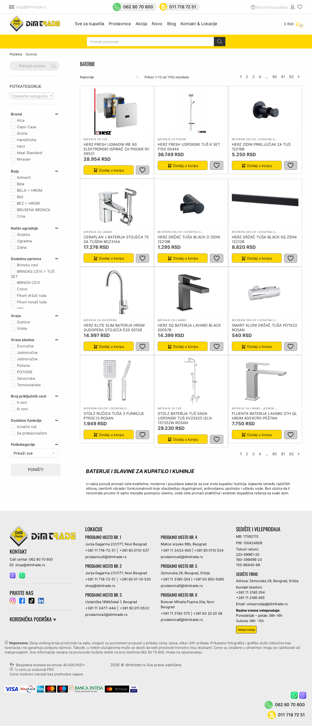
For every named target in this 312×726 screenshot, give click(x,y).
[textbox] (31, 96)
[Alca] (13, 120)
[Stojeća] (13, 234)
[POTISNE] (13, 372)
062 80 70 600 (138, 6)
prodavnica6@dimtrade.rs (182, 619)
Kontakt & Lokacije (199, 23)
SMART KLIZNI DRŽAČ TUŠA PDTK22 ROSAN (264, 327)
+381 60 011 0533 (134, 608)
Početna (16, 54)
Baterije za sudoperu (100, 320)
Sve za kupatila (89, 23)
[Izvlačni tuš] (13, 426)
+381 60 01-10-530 (135, 579)
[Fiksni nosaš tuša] (13, 302)
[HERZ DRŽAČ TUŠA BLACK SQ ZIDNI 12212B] (265, 204)
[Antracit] (13, 177)
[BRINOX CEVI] (13, 282)
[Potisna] (13, 365)
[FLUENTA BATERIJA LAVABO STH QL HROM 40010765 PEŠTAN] (265, 381)
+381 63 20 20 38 (207, 613)
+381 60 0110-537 (134, 550)
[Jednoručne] (13, 359)
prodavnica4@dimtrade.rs (182, 557)
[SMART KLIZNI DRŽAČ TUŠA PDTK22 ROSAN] (265, 292)
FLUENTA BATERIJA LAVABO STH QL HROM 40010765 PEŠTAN (264, 415)
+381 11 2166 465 (250, 597)
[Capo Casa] (13, 127)
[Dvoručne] (13, 346)
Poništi (35, 469)
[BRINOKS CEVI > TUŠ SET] (13, 271)
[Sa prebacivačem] (13, 433)
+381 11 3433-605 (176, 550)
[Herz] (13, 146)
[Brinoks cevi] (13, 265)
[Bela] (13, 184)
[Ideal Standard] (13, 153)
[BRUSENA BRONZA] (13, 210)
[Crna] (13, 216)
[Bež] (13, 197)
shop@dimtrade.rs (32, 7)
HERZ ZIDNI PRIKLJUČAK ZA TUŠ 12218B (261, 146)
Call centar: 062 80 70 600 (31, 559)
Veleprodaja (246, 630)
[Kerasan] (13, 159)
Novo (157, 23)
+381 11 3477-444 (100, 608)
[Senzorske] (13, 378)
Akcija (141, 23)
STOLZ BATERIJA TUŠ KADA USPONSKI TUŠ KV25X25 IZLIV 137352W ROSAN (185, 418)
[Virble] (13, 328)
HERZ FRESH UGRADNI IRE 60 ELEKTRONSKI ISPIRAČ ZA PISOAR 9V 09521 (116, 149)
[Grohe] (13, 133)
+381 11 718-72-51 (100, 550)
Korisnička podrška (272, 7)
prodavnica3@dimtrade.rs (106, 614)
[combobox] (32, 96)
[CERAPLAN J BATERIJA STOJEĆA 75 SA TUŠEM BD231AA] (117, 204)
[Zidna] (13, 247)
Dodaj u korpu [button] (111, 170)
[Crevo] (13, 289)
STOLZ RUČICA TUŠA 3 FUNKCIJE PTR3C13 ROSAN (114, 415)
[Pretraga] (219, 41)
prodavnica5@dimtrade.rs (182, 585)
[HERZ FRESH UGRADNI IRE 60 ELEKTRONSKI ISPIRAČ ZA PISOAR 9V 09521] (117, 111)
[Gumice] (13, 322)
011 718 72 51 (182, 6)
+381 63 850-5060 (208, 579)
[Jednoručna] (13, 352)
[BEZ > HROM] (13, 203)
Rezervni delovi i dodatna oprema (258, 139)
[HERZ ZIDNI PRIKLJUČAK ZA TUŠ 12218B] (265, 111)
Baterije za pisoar (172, 139)
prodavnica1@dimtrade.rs (106, 557)
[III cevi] (13, 409)
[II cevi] (13, 402)
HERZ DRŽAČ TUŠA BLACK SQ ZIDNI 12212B (264, 239)
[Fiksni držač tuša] (13, 295)
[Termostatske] (13, 385)
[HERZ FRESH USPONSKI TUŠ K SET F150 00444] (191, 111)
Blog (171, 23)
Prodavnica (120, 23)
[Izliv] (13, 308)
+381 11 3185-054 (175, 579)
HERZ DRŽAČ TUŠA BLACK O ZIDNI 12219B (189, 239)
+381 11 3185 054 (250, 592)
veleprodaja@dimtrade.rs (267, 604)
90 (274, 76)
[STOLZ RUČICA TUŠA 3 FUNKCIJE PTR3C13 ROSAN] (117, 381)
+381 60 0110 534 (209, 550)
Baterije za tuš (95, 139)
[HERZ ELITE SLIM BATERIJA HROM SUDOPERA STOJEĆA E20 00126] (117, 292)
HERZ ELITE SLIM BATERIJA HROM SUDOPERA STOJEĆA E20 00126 (114, 327)
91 (283, 76)
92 (291, 76)
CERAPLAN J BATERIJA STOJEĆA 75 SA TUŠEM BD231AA (116, 239)
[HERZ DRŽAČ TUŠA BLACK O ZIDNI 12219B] (191, 204)
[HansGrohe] (13, 140)
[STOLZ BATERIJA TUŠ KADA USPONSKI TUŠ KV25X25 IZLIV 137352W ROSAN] (191, 381)
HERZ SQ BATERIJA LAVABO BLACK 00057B (189, 327)
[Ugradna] (13, 241)
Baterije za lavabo (98, 232)
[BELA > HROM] (13, 190)
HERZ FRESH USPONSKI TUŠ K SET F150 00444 (189, 146)
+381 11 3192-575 (175, 613)
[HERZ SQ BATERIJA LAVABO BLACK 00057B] (191, 292)
